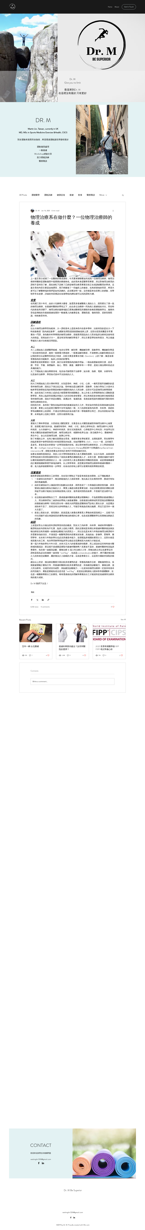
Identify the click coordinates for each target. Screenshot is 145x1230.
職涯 (32, 592)
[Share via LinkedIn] (43, 600)
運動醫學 (35, 195)
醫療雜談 (91, 195)
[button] (123, 195)
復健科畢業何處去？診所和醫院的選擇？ (72, 648)
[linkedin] (42, 1163)
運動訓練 (48, 195)
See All (123, 619)
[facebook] (38, 1163)
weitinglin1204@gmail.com (41, 1159)
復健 (72, 195)
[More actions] (113, 210)
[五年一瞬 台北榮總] (35, 633)
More (101, 195)
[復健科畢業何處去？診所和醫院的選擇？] (72, 633)
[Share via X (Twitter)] (37, 600)
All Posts (23, 195)
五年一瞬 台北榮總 (30, 646)
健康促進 (61, 195)
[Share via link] (48, 600)
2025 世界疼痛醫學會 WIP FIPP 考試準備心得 (107, 648)
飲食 (80, 195)
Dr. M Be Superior (73, 1190)
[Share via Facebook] (32, 600)
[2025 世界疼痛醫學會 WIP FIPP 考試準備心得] (109, 633)
